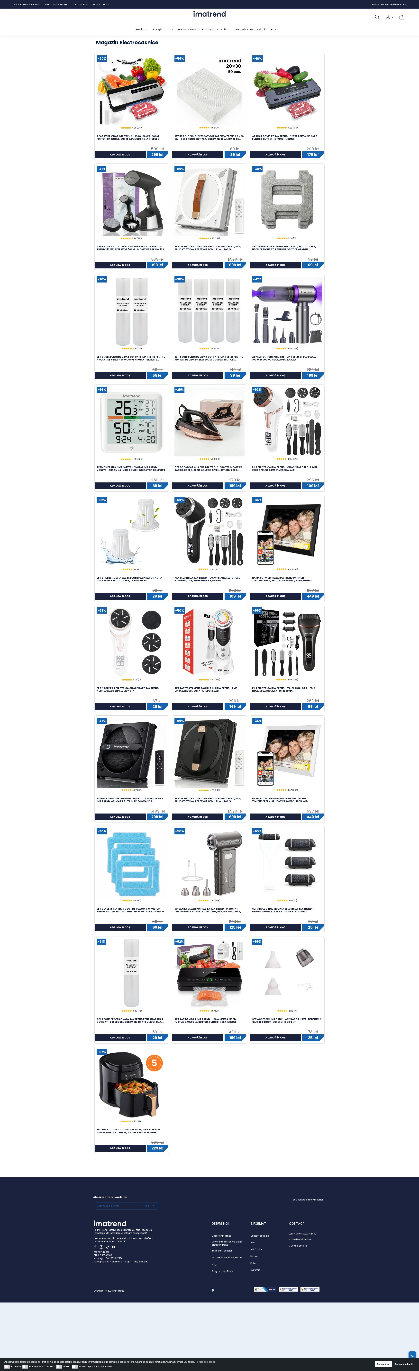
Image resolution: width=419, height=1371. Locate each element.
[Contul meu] (386, 17)
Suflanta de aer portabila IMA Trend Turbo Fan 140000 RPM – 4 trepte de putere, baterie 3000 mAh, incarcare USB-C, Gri (207, 910)
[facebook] (95, 1247)
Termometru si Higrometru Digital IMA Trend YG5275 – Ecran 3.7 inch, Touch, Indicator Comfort (131, 468)
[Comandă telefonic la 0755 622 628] (412, 1355)
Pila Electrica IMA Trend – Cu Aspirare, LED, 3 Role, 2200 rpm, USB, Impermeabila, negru (207, 579)
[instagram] (101, 1247)
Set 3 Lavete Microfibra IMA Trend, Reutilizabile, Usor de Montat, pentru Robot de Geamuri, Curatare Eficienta (284, 248)
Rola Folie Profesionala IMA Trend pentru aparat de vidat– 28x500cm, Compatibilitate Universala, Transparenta (130, 1020)
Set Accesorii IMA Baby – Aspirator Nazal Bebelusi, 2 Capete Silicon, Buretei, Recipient (287, 1020)
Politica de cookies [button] (206, 1361)
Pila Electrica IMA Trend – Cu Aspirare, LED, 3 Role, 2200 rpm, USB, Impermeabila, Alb (285, 468)
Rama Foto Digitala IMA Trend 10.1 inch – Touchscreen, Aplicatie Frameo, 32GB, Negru (281, 579)
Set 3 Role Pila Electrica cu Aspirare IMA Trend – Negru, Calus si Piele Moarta (129, 689)
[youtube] (113, 1247)
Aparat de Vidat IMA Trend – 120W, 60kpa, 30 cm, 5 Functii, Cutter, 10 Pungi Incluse (284, 137)
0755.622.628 (399, 4)
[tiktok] (107, 1247)
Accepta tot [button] (383, 1364)
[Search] (374, 17)
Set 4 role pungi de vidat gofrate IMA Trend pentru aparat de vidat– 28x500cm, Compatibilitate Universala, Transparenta (208, 358)
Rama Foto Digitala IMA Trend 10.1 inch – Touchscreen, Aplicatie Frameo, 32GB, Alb (280, 800)
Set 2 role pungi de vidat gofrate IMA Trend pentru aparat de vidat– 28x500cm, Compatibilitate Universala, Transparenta (131, 358)
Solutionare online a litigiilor (308, 1199)
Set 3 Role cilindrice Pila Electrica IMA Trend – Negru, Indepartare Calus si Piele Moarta (283, 910)
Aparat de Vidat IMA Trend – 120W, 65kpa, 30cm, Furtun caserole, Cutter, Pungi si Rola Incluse (205, 1020)
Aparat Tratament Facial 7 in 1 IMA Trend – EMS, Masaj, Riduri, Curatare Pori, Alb (206, 689)
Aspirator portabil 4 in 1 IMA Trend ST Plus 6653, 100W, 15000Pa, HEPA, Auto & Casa (284, 358)
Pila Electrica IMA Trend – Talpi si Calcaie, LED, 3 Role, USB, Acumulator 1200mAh (283, 689)
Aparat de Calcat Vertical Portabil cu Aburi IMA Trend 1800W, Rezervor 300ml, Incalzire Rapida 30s (130, 248)
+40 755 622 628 (298, 1246)
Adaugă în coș (120, 154)
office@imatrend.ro (300, 1239)
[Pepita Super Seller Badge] (223, 1290)
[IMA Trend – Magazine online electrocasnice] (209, 12)
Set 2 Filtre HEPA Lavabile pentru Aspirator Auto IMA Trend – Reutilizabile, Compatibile (129, 579)
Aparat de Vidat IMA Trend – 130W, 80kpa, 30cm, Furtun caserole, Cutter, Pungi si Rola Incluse (128, 137)
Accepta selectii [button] (404, 1364)
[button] (7, 1366)
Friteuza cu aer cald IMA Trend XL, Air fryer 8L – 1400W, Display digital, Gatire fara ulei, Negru (128, 1131)
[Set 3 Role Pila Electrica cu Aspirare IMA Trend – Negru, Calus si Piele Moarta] (132, 642)
